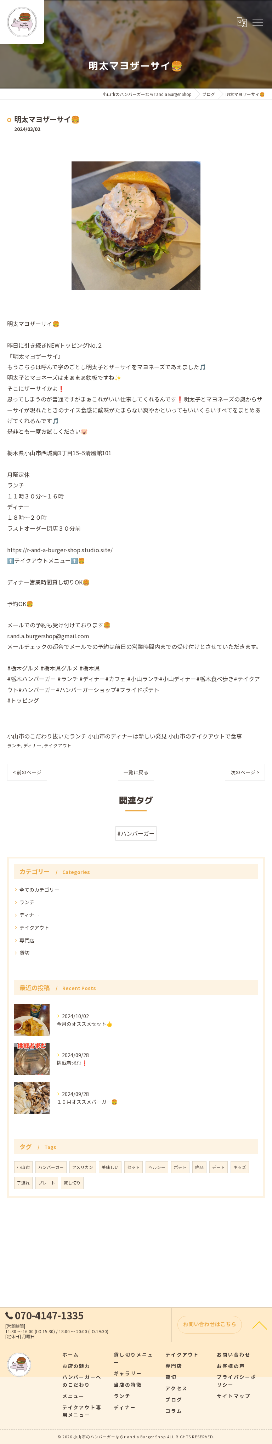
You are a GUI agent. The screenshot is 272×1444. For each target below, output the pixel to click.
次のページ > (245, 772)
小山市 (23, 1167)
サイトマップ (234, 1395)
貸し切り (72, 1183)
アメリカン (82, 1167)
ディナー (32, 745)
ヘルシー (156, 1167)
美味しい (110, 1167)
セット (133, 1167)
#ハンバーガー (136, 833)
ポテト (180, 1167)
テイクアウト (58, 745)
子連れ (23, 1183)
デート (218, 1167)
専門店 (26, 940)
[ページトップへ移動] (260, 1325)
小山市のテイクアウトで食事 (205, 736)
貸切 (24, 952)
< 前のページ (27, 772)
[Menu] (257, 22)
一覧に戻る (136, 772)
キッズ (239, 1167)
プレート (46, 1183)
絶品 (199, 1167)
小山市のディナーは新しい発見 (127, 736)
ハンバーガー (51, 1167)
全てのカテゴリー (39, 889)
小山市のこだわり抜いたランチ (46, 736)
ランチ (14, 745)
